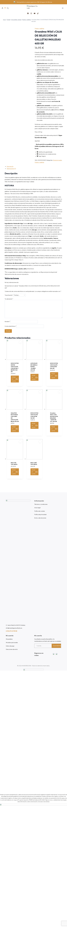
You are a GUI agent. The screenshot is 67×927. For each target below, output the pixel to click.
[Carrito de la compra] (5, 8)
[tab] (34, 166)
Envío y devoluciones (40, 518)
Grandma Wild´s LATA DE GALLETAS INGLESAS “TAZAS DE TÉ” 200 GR (54, 417)
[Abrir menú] (62, 8)
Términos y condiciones (40, 504)
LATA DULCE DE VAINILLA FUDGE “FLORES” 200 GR (33, 366)
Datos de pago (10, 646)
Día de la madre (57, 160)
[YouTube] (34, 13)
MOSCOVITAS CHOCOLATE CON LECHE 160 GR (34, 415)
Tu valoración (9, 299)
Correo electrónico (10, 326)
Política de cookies (39, 511)
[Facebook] (27, 13)
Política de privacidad (40, 514)
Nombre (7, 321)
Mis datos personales (12, 642)
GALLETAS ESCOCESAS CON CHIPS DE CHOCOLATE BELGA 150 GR (15, 417)
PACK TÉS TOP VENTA (14, 463)
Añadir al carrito (14, 379)
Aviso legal (37, 507)
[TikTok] (37, 13)
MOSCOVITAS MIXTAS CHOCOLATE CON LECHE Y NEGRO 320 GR (15, 367)
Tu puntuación (9, 295)
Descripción (10, 166)
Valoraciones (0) (11, 168)
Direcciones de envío (12, 649)
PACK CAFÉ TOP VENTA (33, 463)
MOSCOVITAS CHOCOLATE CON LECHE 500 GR (54, 365)
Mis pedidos (9, 639)
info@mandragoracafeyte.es (14, 628)
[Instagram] (31, 13)
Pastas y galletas (39, 28)
